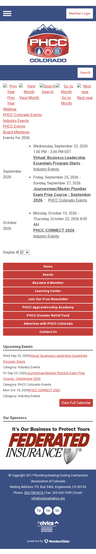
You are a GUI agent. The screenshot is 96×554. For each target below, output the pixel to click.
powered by (35, 541)
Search (85, 72)
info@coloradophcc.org (48, 498)
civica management (46, 526)
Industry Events (16, 120)
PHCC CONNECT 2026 (53, 230)
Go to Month (66, 100)
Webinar (10, 109)
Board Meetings (16, 132)
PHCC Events (14, 126)
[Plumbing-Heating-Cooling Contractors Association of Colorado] (48, 43)
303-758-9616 (34, 493)
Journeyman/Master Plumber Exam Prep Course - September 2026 (62, 194)
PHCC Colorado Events (22, 114)
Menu (7, 13)
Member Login (79, 13)
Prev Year (11, 100)
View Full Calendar (76, 403)
